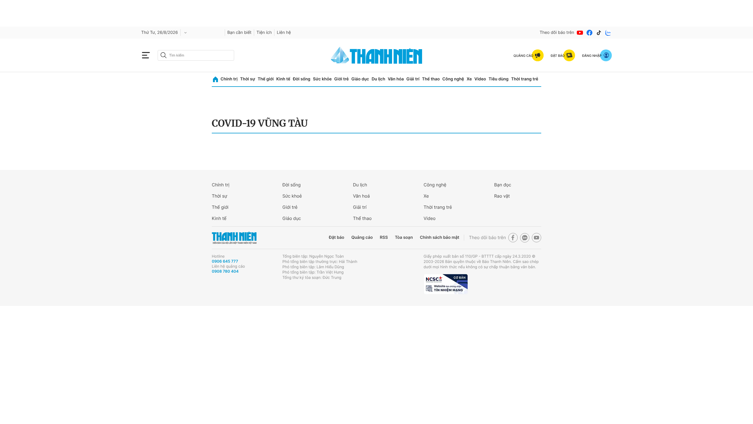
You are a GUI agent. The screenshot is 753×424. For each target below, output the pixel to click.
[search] (196, 55)
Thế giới (266, 79)
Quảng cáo (362, 237)
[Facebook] (589, 32)
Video (480, 79)
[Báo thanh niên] (376, 55)
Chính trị (229, 79)
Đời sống (301, 79)
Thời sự (247, 79)
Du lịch (378, 79)
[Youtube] (580, 32)
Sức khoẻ (292, 196)
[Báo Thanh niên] (234, 237)
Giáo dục (360, 79)
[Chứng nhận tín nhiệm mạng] (446, 284)
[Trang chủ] (215, 79)
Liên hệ (284, 32)
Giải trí (413, 79)
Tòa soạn (404, 237)
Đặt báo (336, 237)
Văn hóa (396, 79)
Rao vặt (502, 196)
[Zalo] (608, 32)
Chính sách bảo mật (439, 237)
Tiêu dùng (499, 79)
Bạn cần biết (239, 32)
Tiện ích (264, 32)
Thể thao (431, 79)
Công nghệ (453, 79)
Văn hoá (361, 196)
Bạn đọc (502, 185)
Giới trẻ (341, 79)
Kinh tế (283, 79)
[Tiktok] (598, 32)
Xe (469, 79)
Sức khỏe (322, 79)
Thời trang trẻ (524, 79)
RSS (384, 237)
